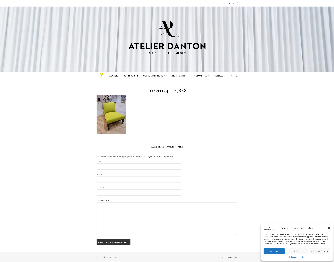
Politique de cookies (296, 257)
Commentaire (103, 200)
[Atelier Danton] (167, 37)
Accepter (274, 251)
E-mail (100, 174)
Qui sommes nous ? (154, 75)
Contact (219, 75)
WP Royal (113, 257)
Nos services (179, 75)
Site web (100, 187)
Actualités (200, 75)
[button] (328, 228)
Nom (99, 161)
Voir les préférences (319, 251)
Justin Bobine (130, 75)
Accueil (113, 75)
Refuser (296, 251)
